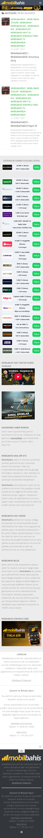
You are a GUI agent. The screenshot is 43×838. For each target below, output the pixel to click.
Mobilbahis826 (18, 42)
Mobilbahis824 (18, 111)
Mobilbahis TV (18, 39)
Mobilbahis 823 (18, 94)
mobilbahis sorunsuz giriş (24, 36)
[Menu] (40, 3)
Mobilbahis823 (18, 88)
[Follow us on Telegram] (21, 832)
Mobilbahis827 (18, 45)
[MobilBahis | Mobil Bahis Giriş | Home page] (16, 2)
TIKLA (36, 181)
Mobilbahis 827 (23, 29)
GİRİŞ (36, 167)
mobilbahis (25, 22)
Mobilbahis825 (18, 19)
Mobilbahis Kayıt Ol (21, 32)
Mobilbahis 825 (18, 26)
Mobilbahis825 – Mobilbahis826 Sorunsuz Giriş (25, 56)
